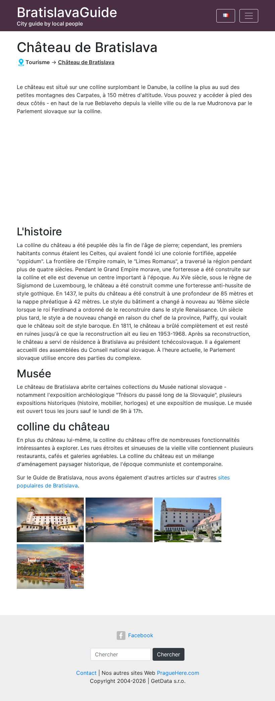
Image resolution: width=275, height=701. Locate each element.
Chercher (168, 654)
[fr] (225, 14)
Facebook (140, 635)
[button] (51, 520)
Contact (86, 672)
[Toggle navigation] (248, 15)
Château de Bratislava (86, 62)
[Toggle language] (225, 15)
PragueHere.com (178, 672)
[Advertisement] (135, 170)
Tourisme (37, 62)
